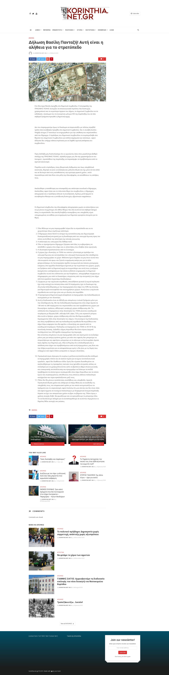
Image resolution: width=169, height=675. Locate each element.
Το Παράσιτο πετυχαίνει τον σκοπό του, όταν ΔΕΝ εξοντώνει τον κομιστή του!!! (92, 461)
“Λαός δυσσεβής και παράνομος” (52, 459)
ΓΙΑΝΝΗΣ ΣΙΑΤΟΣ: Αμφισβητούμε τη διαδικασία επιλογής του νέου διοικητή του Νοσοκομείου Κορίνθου (80, 582)
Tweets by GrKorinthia (74, 636)
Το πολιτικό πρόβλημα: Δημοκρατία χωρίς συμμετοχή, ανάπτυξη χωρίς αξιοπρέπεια (78, 533)
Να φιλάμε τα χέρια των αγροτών (73, 555)
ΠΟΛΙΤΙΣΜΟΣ (69, 30)
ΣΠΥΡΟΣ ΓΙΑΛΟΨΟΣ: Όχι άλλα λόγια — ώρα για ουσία (91, 476)
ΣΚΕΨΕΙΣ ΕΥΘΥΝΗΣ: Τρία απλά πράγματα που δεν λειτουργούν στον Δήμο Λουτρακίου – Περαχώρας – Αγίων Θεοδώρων (52, 493)
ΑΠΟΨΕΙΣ (31, 38)
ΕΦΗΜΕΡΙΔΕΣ (102, 30)
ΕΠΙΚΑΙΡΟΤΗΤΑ (57, 30)
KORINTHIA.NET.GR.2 (41, 53)
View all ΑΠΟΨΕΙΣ (66, 623)
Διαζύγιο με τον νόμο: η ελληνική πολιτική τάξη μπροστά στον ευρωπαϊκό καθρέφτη (52, 475)
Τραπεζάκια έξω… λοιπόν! (70, 602)
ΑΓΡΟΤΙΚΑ (60, 552)
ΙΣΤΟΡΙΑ (79, 30)
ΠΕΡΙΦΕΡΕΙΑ (46, 30)
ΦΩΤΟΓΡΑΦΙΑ (90, 30)
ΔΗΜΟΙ (37, 30)
